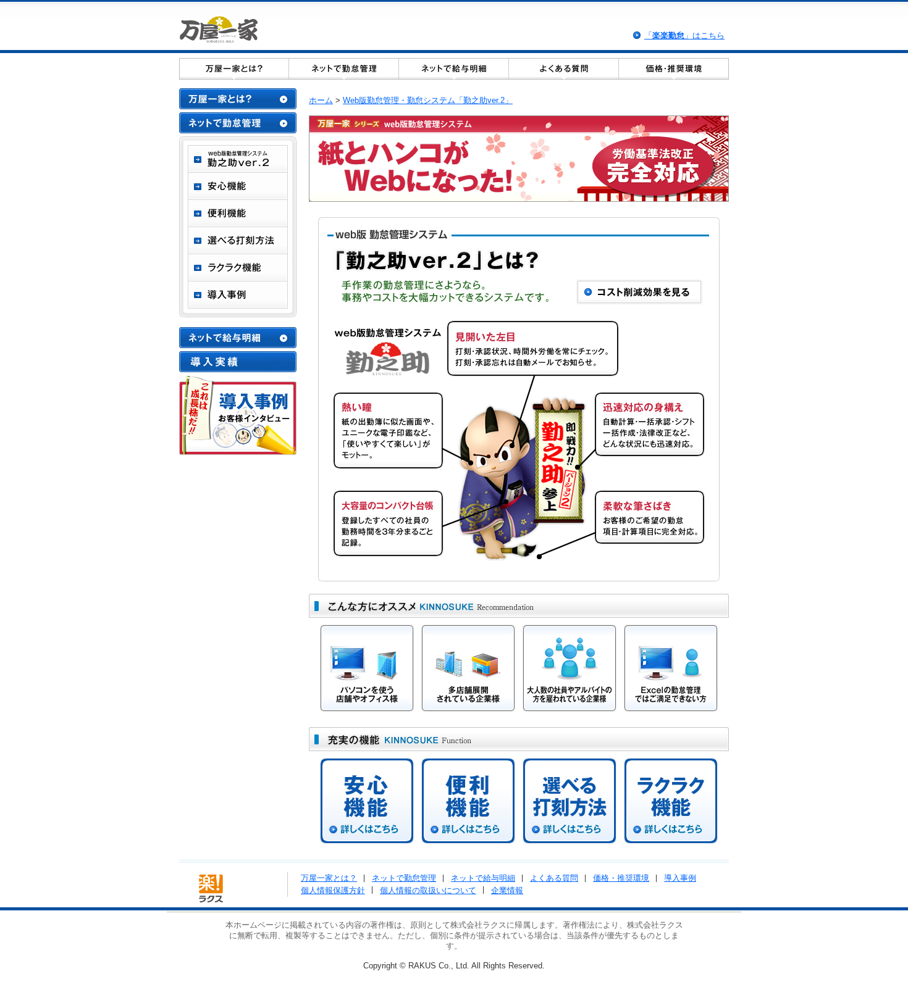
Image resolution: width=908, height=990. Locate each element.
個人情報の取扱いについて (428, 890)
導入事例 (680, 878)
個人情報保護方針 (333, 890)
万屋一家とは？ (329, 878)
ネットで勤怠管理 (404, 878)
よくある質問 (554, 878)
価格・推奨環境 (621, 878)
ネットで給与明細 (483, 878)
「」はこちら (684, 35)
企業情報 (507, 890)
